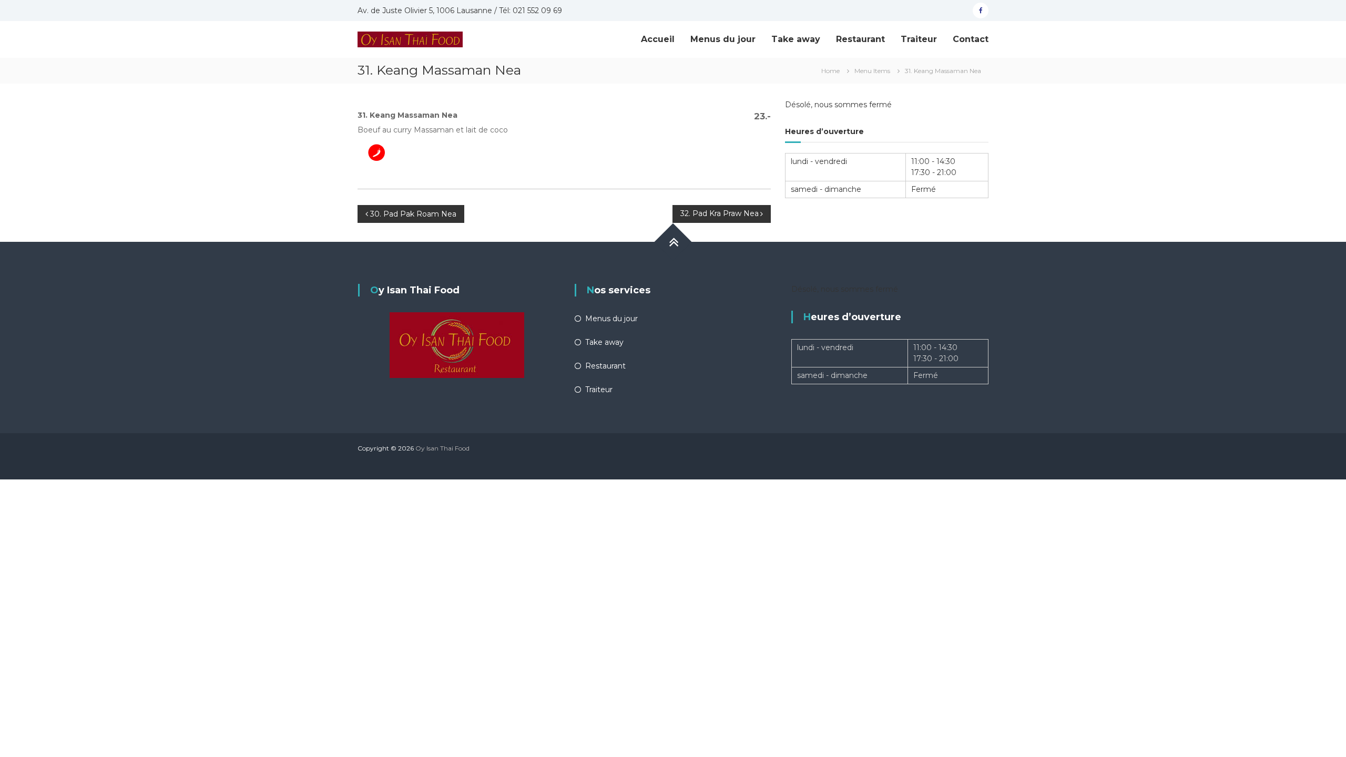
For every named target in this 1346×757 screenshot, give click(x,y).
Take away (795, 39)
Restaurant (860, 39)
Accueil (658, 39)
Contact (970, 39)
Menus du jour (723, 39)
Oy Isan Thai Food (442, 448)
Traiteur (919, 39)
